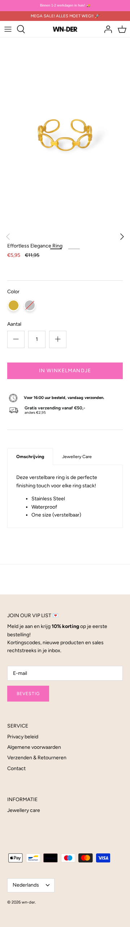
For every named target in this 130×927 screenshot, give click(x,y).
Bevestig (28, 693)
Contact (16, 768)
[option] (65, 135)
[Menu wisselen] (8, 29)
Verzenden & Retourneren (36, 758)
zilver (29, 305)
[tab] (30, 456)
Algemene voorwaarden (34, 747)
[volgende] (122, 237)
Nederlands (26, 885)
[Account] (106, 29)
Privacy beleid (22, 737)
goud (13, 305)
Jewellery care (23, 810)
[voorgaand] (8, 237)
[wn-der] (65, 29)
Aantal (14, 324)
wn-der (28, 902)
